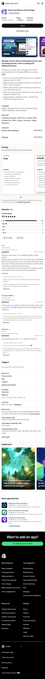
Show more (5, 273)
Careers (26, 613)
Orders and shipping (9, 580)
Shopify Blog (6, 624)
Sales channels (7, 568)
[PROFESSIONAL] (21, 197)
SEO (24, 588)
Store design (6, 584)
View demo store (22, 31)
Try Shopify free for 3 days (22, 544)
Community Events (8, 620)
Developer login (7, 652)
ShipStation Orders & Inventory (18, 503)
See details (6, 437)
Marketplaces (28, 572)
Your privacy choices (9, 673)
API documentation (8, 613)
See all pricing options (24, 202)
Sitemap (5, 668)
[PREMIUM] (23, 197)
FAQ (3, 379)
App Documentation (9, 385)
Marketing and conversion (11, 588)
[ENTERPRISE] (24, 197)
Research (5, 628)
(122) (21, 20)
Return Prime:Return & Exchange (18, 510)
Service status (28, 636)
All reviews (20, 238)
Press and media (29, 620)
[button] (22, 505)
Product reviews (29, 576)
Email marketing (29, 584)
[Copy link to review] (4, 245)
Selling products (8, 576)
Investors (26, 617)
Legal (25, 632)
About (25, 609)
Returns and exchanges (10, 130)
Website (5, 395)
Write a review (7, 238)
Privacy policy (7, 376)
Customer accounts (9, 118)
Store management (9, 591)
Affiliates (26, 628)
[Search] (38, 3)
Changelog (17, 404)
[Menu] (42, 3)
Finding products (8, 572)
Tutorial (4, 382)
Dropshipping (28, 568)
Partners (26, 624)
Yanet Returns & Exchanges (16, 518)
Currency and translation (32, 595)
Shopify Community (9, 617)
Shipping (5, 137)
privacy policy (35, 414)
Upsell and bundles (30, 580)
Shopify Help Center (9, 609)
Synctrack (30, 20)
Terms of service (8, 657)
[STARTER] (20, 197)
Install (22, 26)
